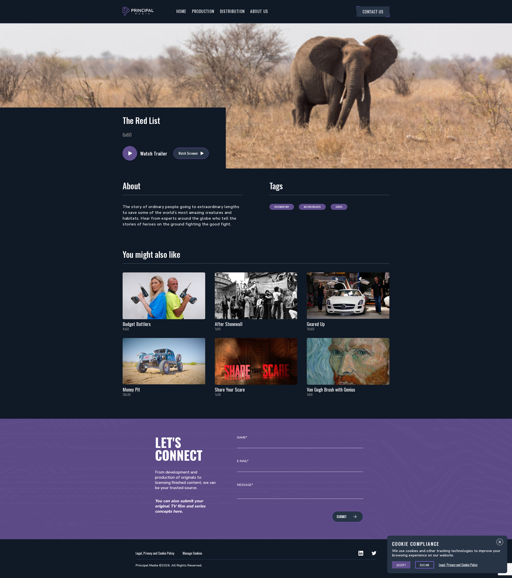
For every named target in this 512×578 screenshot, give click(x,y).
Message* (245, 485)
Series (339, 206)
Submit (342, 516)
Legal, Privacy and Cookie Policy (155, 553)
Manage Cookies (192, 553)
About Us (259, 11)
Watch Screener (188, 153)
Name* (242, 437)
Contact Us (373, 12)
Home (181, 11)
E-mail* (243, 461)
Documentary (281, 206)
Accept (401, 565)
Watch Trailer (130, 153)
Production (203, 11)
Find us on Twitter (374, 553)
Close (500, 543)
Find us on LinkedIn (360, 553)
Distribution (232, 11)
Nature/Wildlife (312, 206)
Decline (424, 565)
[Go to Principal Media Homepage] (138, 11)
